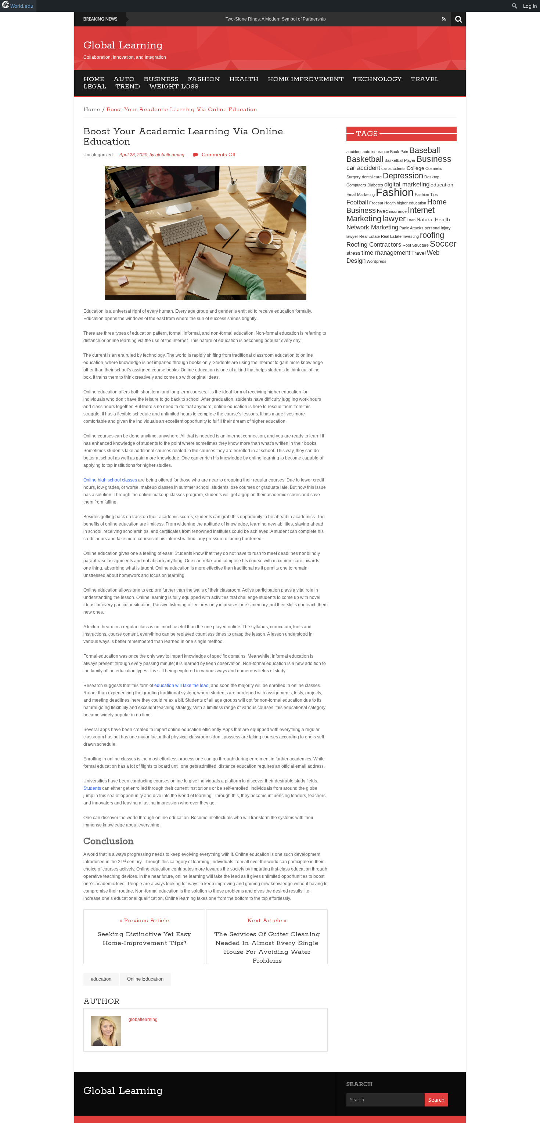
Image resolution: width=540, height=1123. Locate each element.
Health (244, 79)
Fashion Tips (426, 194)
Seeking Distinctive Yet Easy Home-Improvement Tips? (144, 938)
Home (93, 79)
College (415, 168)
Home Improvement (306, 79)
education (101, 979)
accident (353, 151)
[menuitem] (515, 6)
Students (92, 788)
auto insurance (376, 151)
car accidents (393, 168)
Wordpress (376, 261)
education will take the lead (181, 685)
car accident (363, 167)
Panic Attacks (411, 228)
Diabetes (375, 185)
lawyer (394, 218)
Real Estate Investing (400, 236)
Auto (124, 79)
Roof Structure (416, 245)
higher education (411, 203)
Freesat (376, 203)
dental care (372, 177)
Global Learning (123, 45)
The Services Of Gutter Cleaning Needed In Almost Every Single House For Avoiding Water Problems (267, 947)
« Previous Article (144, 920)
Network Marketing (372, 227)
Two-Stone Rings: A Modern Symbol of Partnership (276, 19)
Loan (411, 220)
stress (353, 253)
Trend (127, 86)
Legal (94, 86)
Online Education (145, 979)
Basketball (365, 159)
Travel (425, 79)
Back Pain (399, 151)
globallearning (169, 154)
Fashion (204, 79)
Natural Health (433, 219)
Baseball (424, 150)
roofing (432, 235)
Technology (377, 79)
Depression (403, 175)
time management (385, 252)
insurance (398, 211)
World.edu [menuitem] (21, 6)
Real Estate (369, 236)
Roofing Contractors (374, 244)
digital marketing (406, 184)
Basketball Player (400, 160)
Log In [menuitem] (530, 6)
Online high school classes (110, 480)
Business (161, 79)
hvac (382, 211)
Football (357, 202)
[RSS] (444, 19)
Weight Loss (173, 86)
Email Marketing (360, 194)
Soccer (443, 243)
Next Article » (267, 920)
